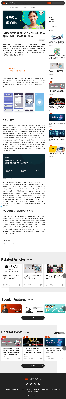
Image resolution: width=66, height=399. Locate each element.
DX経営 (50, 14)
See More (33, 317)
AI (49, 24)
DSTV (49, 3)
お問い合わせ (44, 389)
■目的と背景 (11, 68)
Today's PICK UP (42, 40)
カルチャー (51, 19)
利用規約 (36, 391)
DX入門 (50, 17)
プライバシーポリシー (54, 389)
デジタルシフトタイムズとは (12, 389)
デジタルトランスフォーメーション (18, 243)
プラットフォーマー (53, 26)
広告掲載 (28, 391)
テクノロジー (52, 21)
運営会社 (36, 389)
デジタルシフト (6, 243)
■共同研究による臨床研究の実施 (16, 71)
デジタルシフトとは (26, 389)
